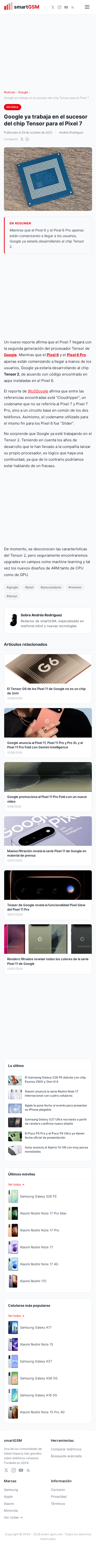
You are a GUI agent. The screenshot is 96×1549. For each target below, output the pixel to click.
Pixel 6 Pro (76, 354)
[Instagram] (59, 7)
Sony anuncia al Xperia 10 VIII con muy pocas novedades (56, 1149)
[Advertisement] (48, 296)
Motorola (11, 1510)
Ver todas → (13, 1517)
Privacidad (58, 1496)
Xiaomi (9, 1504)
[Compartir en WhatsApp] (27, 139)
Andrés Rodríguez (71, 132)
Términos (58, 1504)
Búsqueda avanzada (66, 1456)
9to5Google (38, 391)
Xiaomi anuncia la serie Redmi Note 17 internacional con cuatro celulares (51, 1093)
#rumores (74, 587)
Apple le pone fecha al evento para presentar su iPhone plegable (56, 1107)
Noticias (9, 92)
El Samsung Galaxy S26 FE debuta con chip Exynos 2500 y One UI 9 (55, 1079)
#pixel (29, 587)
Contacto (58, 1490)
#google (12, 587)
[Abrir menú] (87, 7)
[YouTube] (66, 7)
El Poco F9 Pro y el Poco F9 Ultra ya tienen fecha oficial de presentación (54, 1135)
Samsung (11, 1490)
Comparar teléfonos (66, 1449)
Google (23, 92)
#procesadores (51, 587)
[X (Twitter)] (53, 7)
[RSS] (73, 7)
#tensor (12, 596)
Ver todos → (16, 1184)
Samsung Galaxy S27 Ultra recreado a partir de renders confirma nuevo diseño (56, 1121)
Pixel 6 (53, 354)
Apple (8, 1496)
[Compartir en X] (22, 139)
